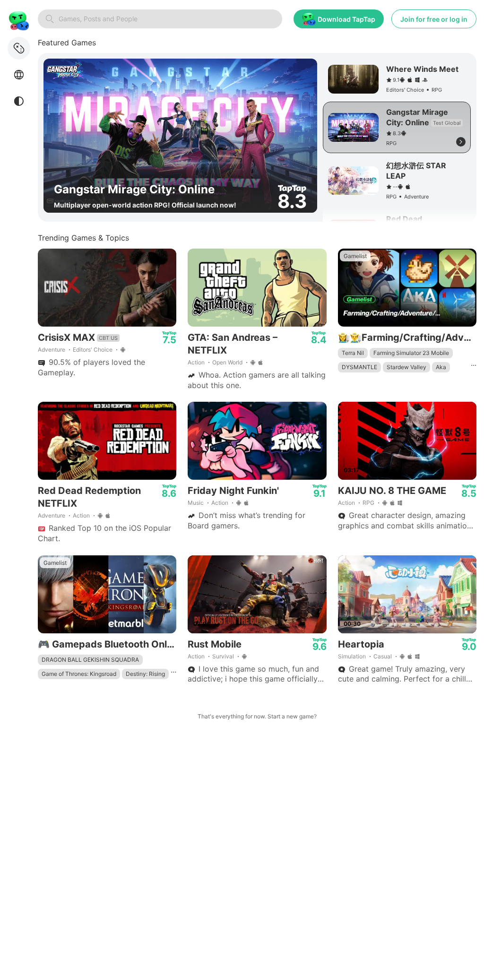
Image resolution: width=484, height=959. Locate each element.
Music (196, 502)
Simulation (352, 656)
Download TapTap (346, 19)
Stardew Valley (406, 367)
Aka (441, 367)
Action (196, 362)
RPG (368, 502)
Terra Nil (353, 352)
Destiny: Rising (145, 673)
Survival (223, 656)
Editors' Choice (92, 349)
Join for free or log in (433, 19)
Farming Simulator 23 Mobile (411, 352)
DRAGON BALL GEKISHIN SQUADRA (90, 659)
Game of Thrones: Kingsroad (79, 673)
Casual (382, 656)
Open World (227, 362)
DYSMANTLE (359, 367)
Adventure (51, 349)
